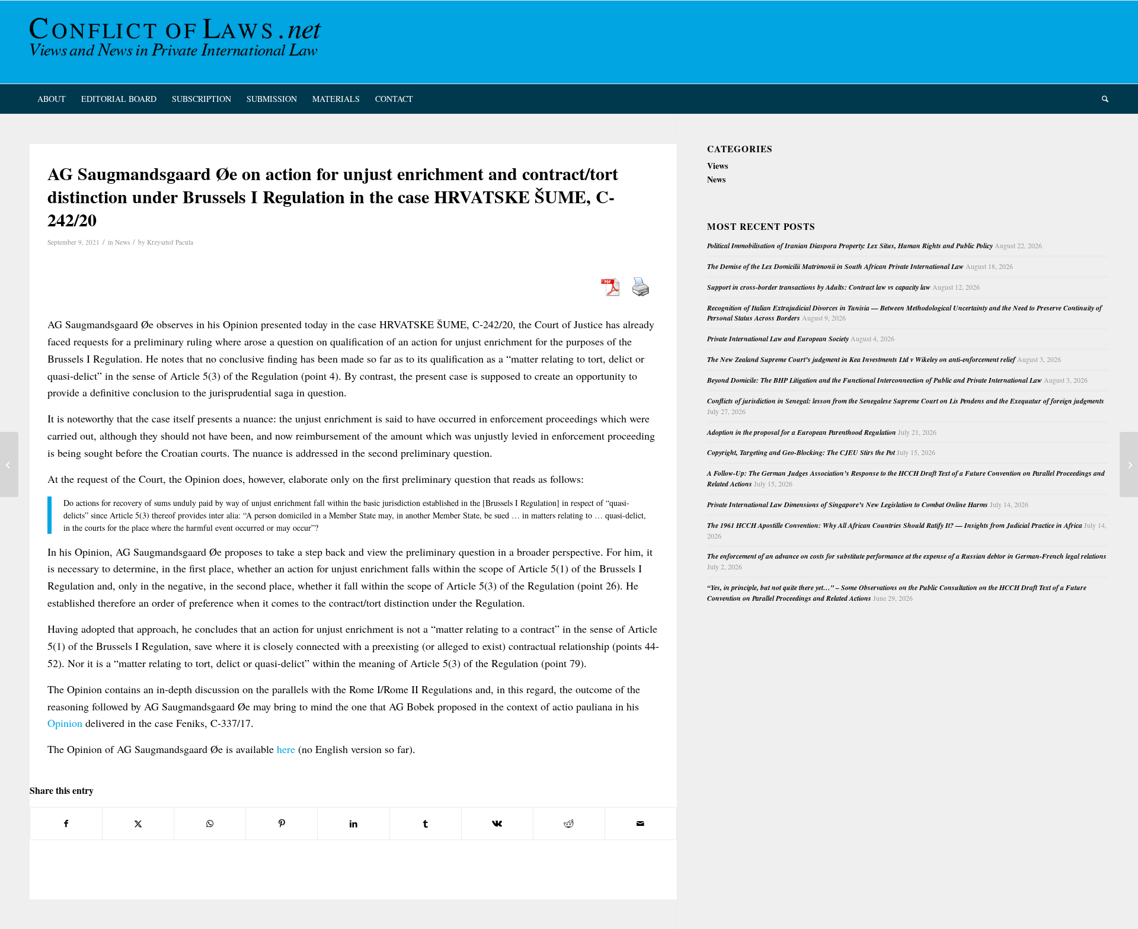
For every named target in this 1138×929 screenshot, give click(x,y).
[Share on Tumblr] (425, 824)
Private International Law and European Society (778, 339)
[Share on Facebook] (66, 824)
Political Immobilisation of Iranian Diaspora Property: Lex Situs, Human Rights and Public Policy (850, 246)
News (122, 242)
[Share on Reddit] (569, 824)
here (286, 749)
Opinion (64, 723)
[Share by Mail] (640, 824)
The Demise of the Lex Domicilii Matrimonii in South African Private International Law (835, 266)
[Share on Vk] (497, 824)
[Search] (1101, 99)
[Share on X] (138, 824)
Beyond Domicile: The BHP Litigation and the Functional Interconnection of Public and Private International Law (874, 380)
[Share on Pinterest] (281, 824)
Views (717, 165)
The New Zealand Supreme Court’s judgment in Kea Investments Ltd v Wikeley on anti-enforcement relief (861, 359)
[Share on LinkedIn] (353, 824)
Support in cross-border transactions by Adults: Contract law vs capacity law (819, 287)
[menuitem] (51, 99)
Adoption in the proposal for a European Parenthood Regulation (801, 432)
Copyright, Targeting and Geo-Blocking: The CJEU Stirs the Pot (801, 452)
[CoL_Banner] (178, 42)
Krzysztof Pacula (170, 242)
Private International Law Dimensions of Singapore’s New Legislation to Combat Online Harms (847, 504)
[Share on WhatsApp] (209, 824)
